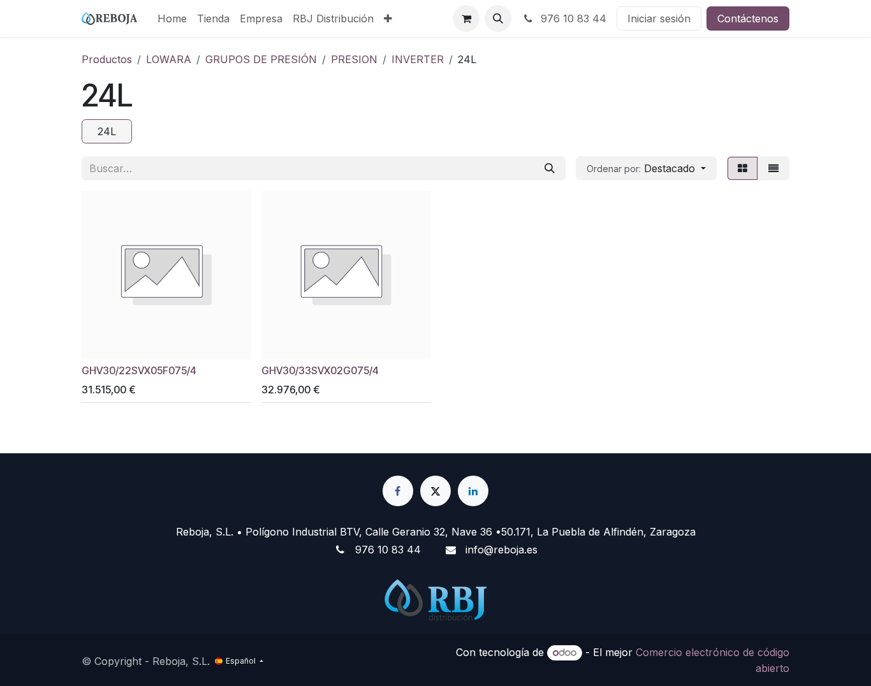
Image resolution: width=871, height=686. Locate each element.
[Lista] (773, 168)
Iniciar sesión (659, 18)
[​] (398, 491)
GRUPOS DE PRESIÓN (261, 59)
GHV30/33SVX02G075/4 (320, 371)
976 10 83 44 (572, 18)
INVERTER (418, 59)
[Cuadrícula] (742, 168)
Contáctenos (748, 18)
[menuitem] (172, 18)
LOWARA (168, 59)
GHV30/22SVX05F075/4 (139, 371)
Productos (107, 59)
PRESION (354, 59)
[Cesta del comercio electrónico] (466, 18)
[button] (498, 18)
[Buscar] (550, 168)
